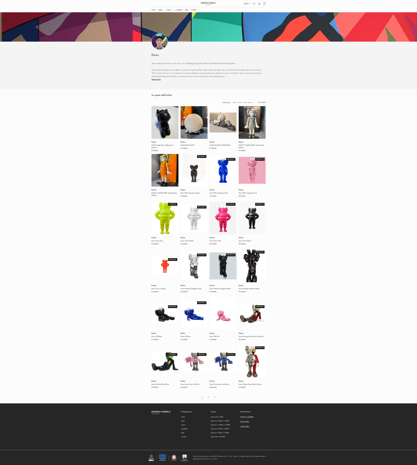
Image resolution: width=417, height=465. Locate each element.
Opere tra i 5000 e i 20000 (220, 429)
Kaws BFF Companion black (190, 193)
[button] (161, 9)
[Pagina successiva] (214, 396)
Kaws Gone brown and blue (219, 384)
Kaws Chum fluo (157, 241)
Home (183, 417)
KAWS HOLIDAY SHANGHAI (220, 145)
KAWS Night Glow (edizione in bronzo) (162, 146)
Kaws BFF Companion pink (248, 193)
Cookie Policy (244, 426)
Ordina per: (227, 102)
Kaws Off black (156, 336)
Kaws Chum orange (158, 289)
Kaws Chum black (245, 241)
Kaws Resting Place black (160, 384)
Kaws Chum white (187, 241)
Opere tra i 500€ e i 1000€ (220, 421)
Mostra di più (156, 79)
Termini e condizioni (247, 417)
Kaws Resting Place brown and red (251, 336)
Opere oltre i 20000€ (218, 437)
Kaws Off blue (185, 336)
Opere (183, 425)
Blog (182, 433)
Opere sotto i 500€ (217, 417)
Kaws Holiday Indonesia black (249, 289)
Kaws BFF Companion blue (219, 193)
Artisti (182, 421)
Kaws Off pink (214, 336)
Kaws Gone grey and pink (190, 384)
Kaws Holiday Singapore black (220, 289)
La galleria (184, 429)
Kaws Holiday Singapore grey (191, 289)
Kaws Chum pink (215, 241)
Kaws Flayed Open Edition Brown (250, 384)
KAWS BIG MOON (187, 145)
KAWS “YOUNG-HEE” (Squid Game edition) (251, 146)
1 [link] (202, 397)
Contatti (183, 437)
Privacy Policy (244, 421)
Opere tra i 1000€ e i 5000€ (220, 425)
